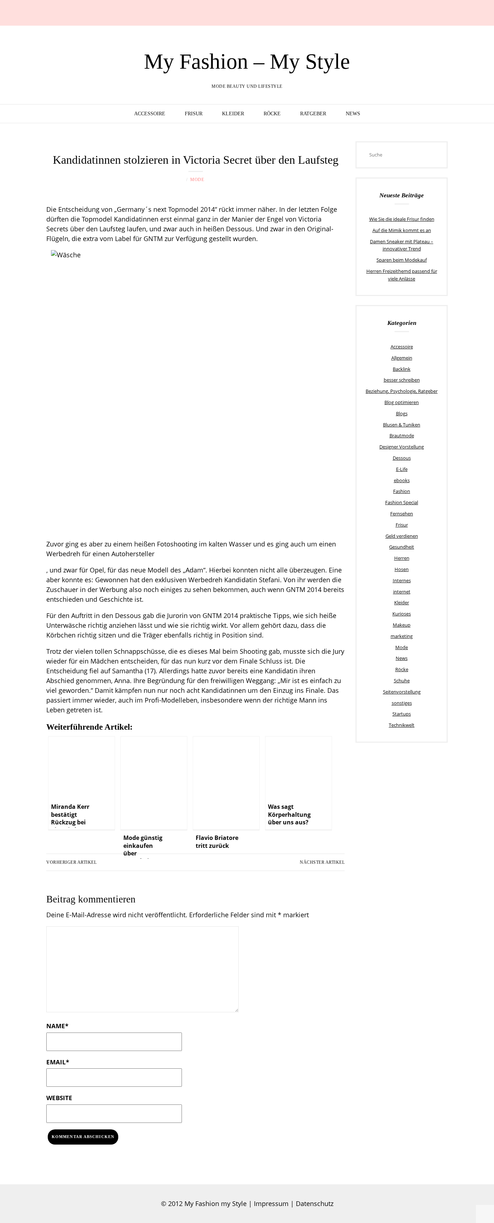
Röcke (272, 113)
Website (59, 1098)
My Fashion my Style (215, 1203)
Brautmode (401, 435)
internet (401, 591)
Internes (402, 580)
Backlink (401, 369)
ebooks (402, 480)
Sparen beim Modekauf (401, 260)
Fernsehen (401, 513)
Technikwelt (401, 725)
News (353, 113)
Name (57, 1026)
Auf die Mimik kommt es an (401, 230)
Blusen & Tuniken (401, 424)
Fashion (401, 491)
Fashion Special (401, 502)
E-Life (402, 469)
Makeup (401, 625)
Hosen (402, 569)
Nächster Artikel (322, 862)
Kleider (233, 113)
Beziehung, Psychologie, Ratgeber (402, 391)
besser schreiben (402, 380)
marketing (402, 636)
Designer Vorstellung (401, 446)
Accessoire (149, 113)
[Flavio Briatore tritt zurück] (226, 783)
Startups (401, 714)
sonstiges (402, 703)
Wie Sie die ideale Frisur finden (401, 219)
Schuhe (402, 680)
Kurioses (401, 613)
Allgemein (401, 358)
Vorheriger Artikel (71, 862)
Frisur (194, 113)
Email (57, 1062)
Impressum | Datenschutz (293, 1203)
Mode (197, 179)
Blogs (402, 413)
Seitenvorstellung (402, 691)
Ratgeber (313, 113)
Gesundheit (401, 547)
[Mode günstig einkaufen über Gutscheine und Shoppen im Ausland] (153, 783)
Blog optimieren (401, 402)
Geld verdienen (402, 536)
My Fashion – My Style (247, 61)
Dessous (402, 458)
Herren (401, 558)
